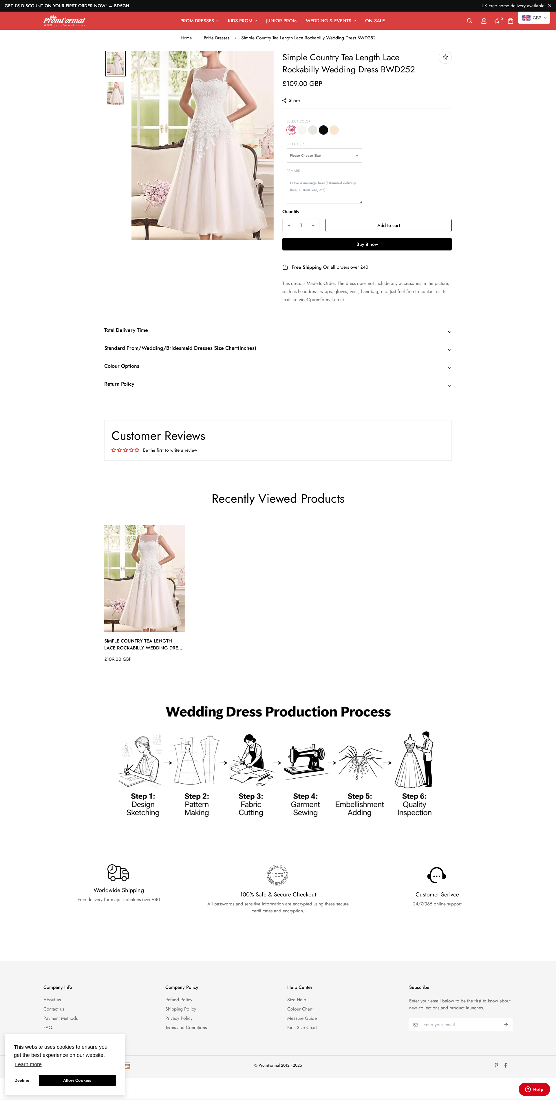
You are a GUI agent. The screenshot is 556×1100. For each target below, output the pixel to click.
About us (52, 999)
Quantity (290, 211)
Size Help (296, 999)
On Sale (375, 20)
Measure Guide (302, 1018)
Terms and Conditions (186, 1027)
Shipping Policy (180, 1009)
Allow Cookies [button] (77, 1080)
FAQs (48, 1027)
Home (186, 38)
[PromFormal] (64, 21)
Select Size (296, 144)
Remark (293, 170)
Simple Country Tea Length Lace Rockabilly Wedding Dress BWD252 (143, 644)
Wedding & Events (328, 20)
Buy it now (367, 244)
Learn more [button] (28, 1064)
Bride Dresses (216, 38)
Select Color (298, 121)
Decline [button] (21, 1080)
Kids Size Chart (302, 1027)
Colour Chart (299, 1009)
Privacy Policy (179, 1018)
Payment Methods (60, 1018)
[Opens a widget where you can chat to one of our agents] (534, 1090)
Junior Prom (281, 20)
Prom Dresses (197, 20)
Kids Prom (240, 20)
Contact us (53, 1009)
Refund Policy (178, 999)
